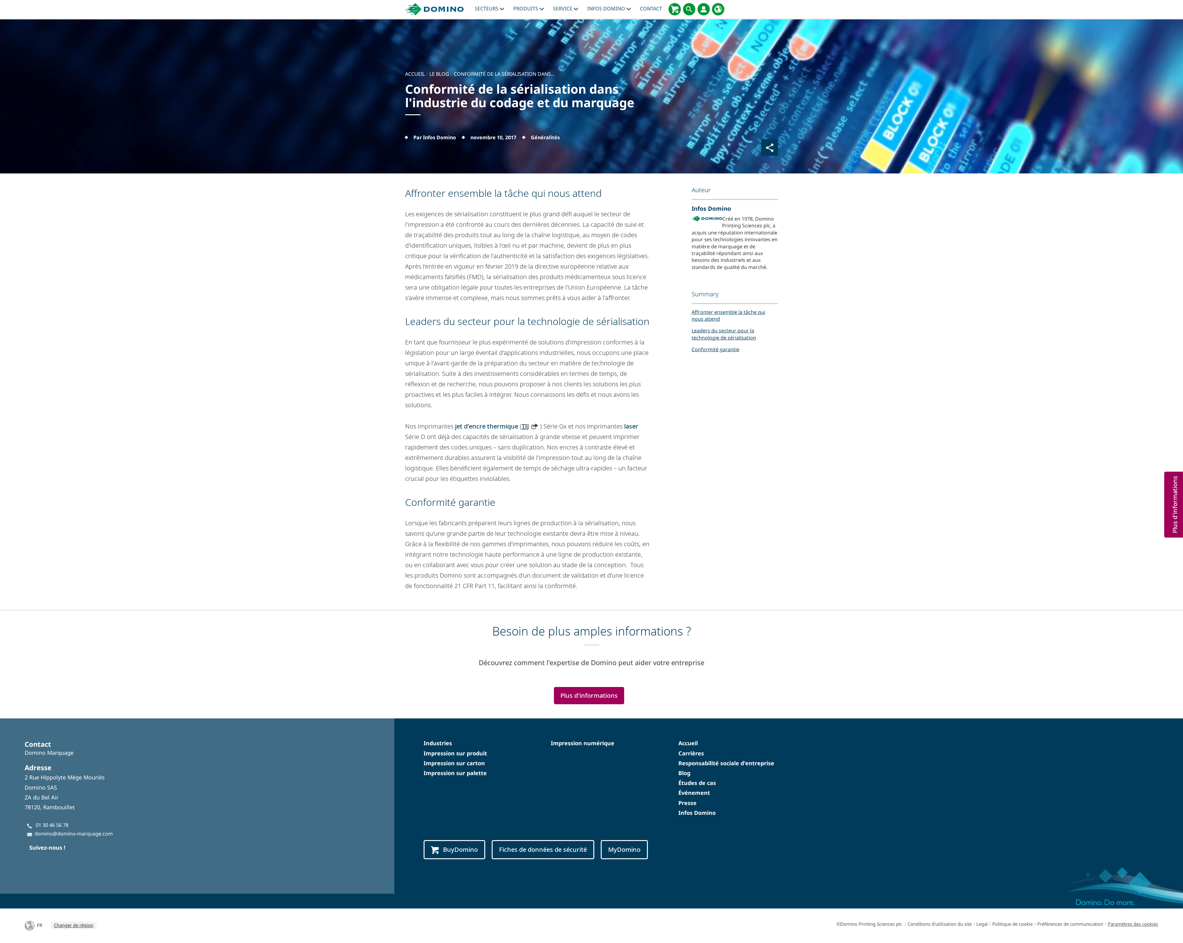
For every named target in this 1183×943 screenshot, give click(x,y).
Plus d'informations (589, 695)
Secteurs (487, 8)
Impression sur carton (454, 763)
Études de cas (697, 783)
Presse (687, 803)
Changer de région (73, 925)
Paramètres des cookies (1133, 924)
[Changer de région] (718, 9)
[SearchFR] (689, 9)
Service (563, 8)
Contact (651, 8)
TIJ (525, 426)
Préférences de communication (1070, 924)
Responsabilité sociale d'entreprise (726, 763)
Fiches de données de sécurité (543, 849)
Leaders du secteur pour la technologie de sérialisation (724, 334)
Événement (694, 792)
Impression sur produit (455, 753)
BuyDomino (460, 849)
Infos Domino (606, 8)
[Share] (769, 147)
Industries (438, 743)
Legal (982, 924)
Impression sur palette (455, 773)
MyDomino (624, 849)
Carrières (691, 753)
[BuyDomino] (675, 9)
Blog (684, 773)
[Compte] (703, 9)
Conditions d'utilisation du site (940, 924)
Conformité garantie (715, 349)
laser (631, 426)
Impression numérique (582, 743)
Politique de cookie (1012, 924)
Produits (526, 8)
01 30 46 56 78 (52, 825)
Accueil (688, 743)
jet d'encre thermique (486, 426)
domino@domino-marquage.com (74, 833)
